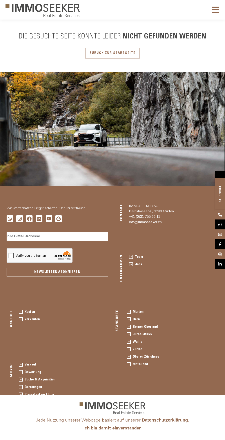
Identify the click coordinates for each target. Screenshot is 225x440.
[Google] (58, 218)
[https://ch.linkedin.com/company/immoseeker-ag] (220, 264)
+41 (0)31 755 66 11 (144, 216)
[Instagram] (19, 218)
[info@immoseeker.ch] (220, 234)
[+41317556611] (220, 215)
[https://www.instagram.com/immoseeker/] (220, 254)
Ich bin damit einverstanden (112, 428)
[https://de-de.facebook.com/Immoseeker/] (220, 244)
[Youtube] (49, 218)
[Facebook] (29, 218)
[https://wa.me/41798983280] (220, 224)
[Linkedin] (39, 218)
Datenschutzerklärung (165, 420)
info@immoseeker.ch (145, 222)
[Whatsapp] (10, 218)
